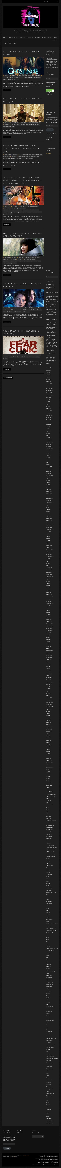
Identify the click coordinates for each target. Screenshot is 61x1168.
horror (32, 77)
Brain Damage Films (9, 77)
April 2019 (48, 563)
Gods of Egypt (37, 124)
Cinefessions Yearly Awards (52, 1164)
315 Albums (48, 800)
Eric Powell (14, 212)
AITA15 (13, 261)
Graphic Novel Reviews (31, 206)
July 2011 (48, 747)
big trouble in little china (21, 208)
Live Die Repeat (38, 261)
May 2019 (48, 561)
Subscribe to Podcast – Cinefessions (51, 93)
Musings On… (49, 991)
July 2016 (48, 635)
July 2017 (48, 608)
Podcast (48, 1002)
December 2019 (49, 549)
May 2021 (48, 511)
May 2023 (48, 457)
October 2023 (49, 446)
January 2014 (49, 700)
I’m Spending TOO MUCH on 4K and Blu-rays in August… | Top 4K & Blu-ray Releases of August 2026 (51, 312)
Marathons (48, 966)
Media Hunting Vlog (50, 971)
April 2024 (48, 433)
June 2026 (48, 375)
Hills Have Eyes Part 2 (35, 156)
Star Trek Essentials (50, 1045)
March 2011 (48, 756)
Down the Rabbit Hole (51, 892)
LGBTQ (47, 955)
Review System (43, 1164)
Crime (47, 879)
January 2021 (49, 520)
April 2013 (48, 718)
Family (47, 908)
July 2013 (48, 711)
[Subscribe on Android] (50, 90)
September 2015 (49, 657)
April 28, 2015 (7, 257)
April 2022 (48, 487)
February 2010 (49, 783)
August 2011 (48, 744)
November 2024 (49, 417)
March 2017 (48, 617)
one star (4, 79)
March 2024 (48, 435)
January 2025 (49, 413)
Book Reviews (49, 836)
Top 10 (47, 1075)
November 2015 (49, 653)
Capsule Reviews (25, 307)
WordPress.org (49, 1123)
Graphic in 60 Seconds (51, 928)
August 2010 (48, 769)
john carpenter (6, 214)
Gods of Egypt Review (7, 126)
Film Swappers (49, 919)
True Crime (48, 1082)
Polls (47, 1004)
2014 (25, 259)
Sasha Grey (24, 311)
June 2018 (48, 583)
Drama (47, 894)
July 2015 (48, 662)
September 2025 (49, 395)
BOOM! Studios (36, 210)
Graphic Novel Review (38, 212)
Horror (20, 75)
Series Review (49, 1031)
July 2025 (48, 399)
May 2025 (48, 404)
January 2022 (49, 493)
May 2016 (48, 639)
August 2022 (48, 478)
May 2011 (48, 751)
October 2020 (49, 527)
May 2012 (48, 736)
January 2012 (49, 742)
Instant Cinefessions (50, 950)
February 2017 (49, 619)
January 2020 (49, 547)
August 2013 (48, 709)
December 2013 (49, 702)
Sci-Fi (8, 259)
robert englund (37, 356)
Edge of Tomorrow (31, 261)
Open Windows (9, 311)
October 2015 (49, 655)
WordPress (26, 1155)
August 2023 (48, 451)
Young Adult (48, 1109)
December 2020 (49, 522)
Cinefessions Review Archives (43, 1162)
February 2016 (49, 646)
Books (47, 841)
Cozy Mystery (49, 876)
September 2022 (49, 475)
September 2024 (49, 422)
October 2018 (49, 574)
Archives (56, 37)
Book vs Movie (49, 838)
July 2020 (48, 534)
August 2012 (48, 731)
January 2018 (49, 594)
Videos (47, 1098)
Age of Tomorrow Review (7, 261)
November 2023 (49, 444)
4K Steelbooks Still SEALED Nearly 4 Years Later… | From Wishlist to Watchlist (52, 298)
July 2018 (48, 581)
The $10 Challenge (50, 1056)
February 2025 (49, 410)
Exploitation (48, 906)
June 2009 (48, 787)
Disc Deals (48, 885)
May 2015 (48, 666)
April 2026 (48, 379)
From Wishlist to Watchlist (51, 923)
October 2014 (49, 679)
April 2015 (48, 668)
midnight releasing (37, 77)
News (47, 995)
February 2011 (49, 758)
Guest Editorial (49, 932)
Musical (47, 989)
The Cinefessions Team (37, 37)
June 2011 (48, 749)
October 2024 (49, 419)
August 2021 (48, 505)
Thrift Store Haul (49, 1068)
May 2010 (48, 776)
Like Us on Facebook (20, 1131)
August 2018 (48, 579)
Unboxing (48, 1086)
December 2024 (49, 415)
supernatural (9, 79)
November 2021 (49, 498)
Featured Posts (35, 1164)
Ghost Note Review (27, 77)
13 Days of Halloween (24, 154)
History (47, 935)
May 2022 (48, 484)
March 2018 (48, 590)
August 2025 (48, 397)
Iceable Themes (14, 1156)
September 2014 (49, 682)
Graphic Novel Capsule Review (28, 212)
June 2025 (48, 401)
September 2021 (49, 502)
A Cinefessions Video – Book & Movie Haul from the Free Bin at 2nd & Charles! (51, 352)
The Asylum (48, 1060)
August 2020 (48, 531)
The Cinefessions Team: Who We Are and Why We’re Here (46, 1158)
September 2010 (49, 767)
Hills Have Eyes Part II (18, 158)
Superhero (48, 1049)
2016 (12, 124)
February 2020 (49, 545)
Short (47, 1036)
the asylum (11, 263)
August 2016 (48, 632)
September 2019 (49, 556)
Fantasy (29, 122)
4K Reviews (48, 802)
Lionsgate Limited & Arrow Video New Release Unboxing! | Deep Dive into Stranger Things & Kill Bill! (52, 304)
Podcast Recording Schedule (52, 1156)
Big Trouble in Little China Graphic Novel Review (11, 210)
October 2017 (49, 601)
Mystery (48, 993)
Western (48, 1102)
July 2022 (48, 480)
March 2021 (48, 516)
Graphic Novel (19, 212)
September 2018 (49, 576)
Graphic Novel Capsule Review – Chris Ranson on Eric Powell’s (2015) (22, 181)
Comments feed (49, 1121)
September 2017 (49, 603)
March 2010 (48, 780)
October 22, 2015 (7, 154)
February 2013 (49, 722)
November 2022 (49, 471)
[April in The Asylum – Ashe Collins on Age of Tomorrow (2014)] (23, 239)
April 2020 (48, 540)
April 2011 (48, 753)
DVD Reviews (49, 901)
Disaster (48, 883)
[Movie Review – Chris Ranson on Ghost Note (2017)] (23, 57)
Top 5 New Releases (50, 1080)
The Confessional (50, 1063)
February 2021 (49, 518)
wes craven (31, 158)
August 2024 (48, 424)
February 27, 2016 (7, 122)
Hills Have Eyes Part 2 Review (8, 158)
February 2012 (49, 740)
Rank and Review (50, 1009)
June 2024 (48, 428)
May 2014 (48, 691)
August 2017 (48, 605)
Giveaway (48, 926)
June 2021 (48, 509)
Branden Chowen (50, 322)
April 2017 (48, 614)
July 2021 (48, 507)
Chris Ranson (13, 75)
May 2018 (48, 585)
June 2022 (48, 482)
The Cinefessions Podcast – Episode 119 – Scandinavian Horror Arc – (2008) (52, 325)
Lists (47, 959)
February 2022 (49, 491)
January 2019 (49, 570)
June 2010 (48, 774)
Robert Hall (5, 358)
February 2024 (49, 437)
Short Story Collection (51, 1038)
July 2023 (48, 453)
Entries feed (48, 1118)
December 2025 (49, 388)
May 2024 (48, 431)
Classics (48, 861)
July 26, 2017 (6, 75)
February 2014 (49, 697)
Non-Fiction (48, 997)
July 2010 (48, 771)
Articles (10, 37)
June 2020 (48, 536)
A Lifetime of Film (49, 805)
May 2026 (48, 377)
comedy (10, 212)
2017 (4, 77)
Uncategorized (49, 1089)
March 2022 (48, 489)
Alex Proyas (23, 124)
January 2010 (49, 785)
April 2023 (48, 460)
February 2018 (49, 592)
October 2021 (49, 500)
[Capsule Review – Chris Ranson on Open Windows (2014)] (23, 289)
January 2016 (49, 648)
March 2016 (48, 644)
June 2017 (48, 610)
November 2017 (49, 599)
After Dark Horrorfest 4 (51, 820)
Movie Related (34, 154)
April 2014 (48, 693)
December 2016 (49, 623)
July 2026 (48, 372)
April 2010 (48, 778)
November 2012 (49, 727)
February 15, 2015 (7, 354)
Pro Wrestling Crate (50, 1006)
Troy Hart (17, 79)
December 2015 (49, 650)
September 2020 (49, 529)
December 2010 (49, 762)
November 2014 (49, 677)
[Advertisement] (52, 103)
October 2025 (49, 392)
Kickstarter (48, 953)
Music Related (49, 986)
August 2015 (48, 659)
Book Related (49, 834)
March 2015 (48, 670)
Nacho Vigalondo (39, 309)
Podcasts (16, 37)
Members (56, 1155)
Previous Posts (8, 377)
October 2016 (49, 628)
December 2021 (49, 496)
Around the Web (48, 37)
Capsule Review (19, 309)
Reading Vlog (49, 1011)
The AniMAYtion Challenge (52, 1058)
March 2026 (48, 381)
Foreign (47, 921)
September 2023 (49, 449)
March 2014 (48, 695)
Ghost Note (21, 77)
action (15, 124)
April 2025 (48, 406)
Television (48, 1054)
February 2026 (49, 383)
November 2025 (49, 390)
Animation (48, 823)
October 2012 (49, 729)
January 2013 (49, 724)
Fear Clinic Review (24, 356)
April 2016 (48, 641)
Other (47, 1000)
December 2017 (49, 596)
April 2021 (48, 514)
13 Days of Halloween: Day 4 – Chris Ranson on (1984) (21, 149)
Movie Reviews (24, 75)
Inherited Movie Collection (52, 948)
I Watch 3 (48, 946)
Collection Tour (49, 865)
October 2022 (49, 473)
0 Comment (38, 75)
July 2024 (48, 426)
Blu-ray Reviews (49, 827)
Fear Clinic (11, 356)
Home (52, 40)
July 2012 (48, 733)
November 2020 (49, 525)
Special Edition (49, 1040)
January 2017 (49, 621)
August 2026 (48, 370)
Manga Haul (48, 964)
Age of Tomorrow (32, 259)
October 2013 (49, 704)
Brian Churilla (5, 212)
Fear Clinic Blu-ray (16, 356)
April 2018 (48, 588)
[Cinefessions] (30, 6)
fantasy (32, 124)
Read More (6, 89)
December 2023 (49, 442)
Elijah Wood (33, 309)
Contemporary (49, 874)
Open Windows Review (17, 311)
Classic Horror (49, 858)
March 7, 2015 (7, 307)
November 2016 (49, 626)
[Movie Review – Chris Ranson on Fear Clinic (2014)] (23, 336)
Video (47, 1091)
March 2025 (48, 408)
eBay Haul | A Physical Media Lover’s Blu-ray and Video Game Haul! (52, 292)
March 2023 (48, 462)
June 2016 (48, 637)
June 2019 (48, 558)
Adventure (25, 122)
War (47, 1100)
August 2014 (48, 684)
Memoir (47, 973)
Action (22, 122)
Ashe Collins (14, 257)
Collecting (48, 863)
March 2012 (48, 738)
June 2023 (48, 455)
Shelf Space (48, 1033)
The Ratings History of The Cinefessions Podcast (48, 1159)
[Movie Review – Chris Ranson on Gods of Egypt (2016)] (23, 104)
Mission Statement (54, 1162)
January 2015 (49, 675)
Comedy (24, 206)
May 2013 (48, 715)
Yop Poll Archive (54, 1161)
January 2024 (49, 440)
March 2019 (48, 565)
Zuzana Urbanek (50, 357)
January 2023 (49, 466)
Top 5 (47, 1077)
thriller (13, 79)
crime (29, 309)
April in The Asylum (19, 261)
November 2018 (49, 572)
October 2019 (49, 554)
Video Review (49, 1095)
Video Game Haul (50, 1093)
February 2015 (49, 673)
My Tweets (48, 153)
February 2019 (49, 567)
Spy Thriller (48, 1042)
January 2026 (49, 386)
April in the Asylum (25, 257)
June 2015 (48, 664)
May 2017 (48, 612)
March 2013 (48, 720)
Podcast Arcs (42, 1156)
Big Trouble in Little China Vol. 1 (27, 210)
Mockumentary (49, 977)
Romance (48, 1018)
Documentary (49, 888)
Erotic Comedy (49, 903)
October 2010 (49, 765)
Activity (43, 1155)
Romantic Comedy (50, 1020)
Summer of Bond (50, 1047)
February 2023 (49, 464)
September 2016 (49, 630)
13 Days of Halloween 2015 (23, 156)
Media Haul (48, 968)
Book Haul (48, 832)
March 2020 (48, 543)
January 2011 (49, 760)
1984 (29, 156)
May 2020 (48, 538)
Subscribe (50, 130)
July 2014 (48, 686)
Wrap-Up (48, 1104)
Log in (47, 1116)
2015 (12, 208)
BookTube (48, 843)
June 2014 (48, 688)
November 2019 (49, 552)
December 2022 (49, 469)
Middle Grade (49, 975)
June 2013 (48, 713)
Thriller (32, 75)
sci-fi (7, 263)
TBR (47, 1051)
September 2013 (49, 706)
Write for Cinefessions (25, 37)
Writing (8, 156)
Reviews (5, 37)
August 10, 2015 (7, 206)
